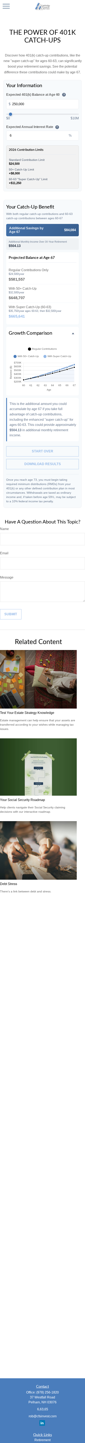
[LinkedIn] (42, 1423)
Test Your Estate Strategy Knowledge (27, 713)
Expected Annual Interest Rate (32, 127)
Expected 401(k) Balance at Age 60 (35, 94)
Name (4, 529)
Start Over (42, 451)
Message (6, 577)
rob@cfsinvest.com (43, 1416)
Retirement (42, 1440)
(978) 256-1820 (47, 1392)
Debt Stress (8, 884)
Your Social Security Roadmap (22, 800)
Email (4, 553)
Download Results (42, 464)
